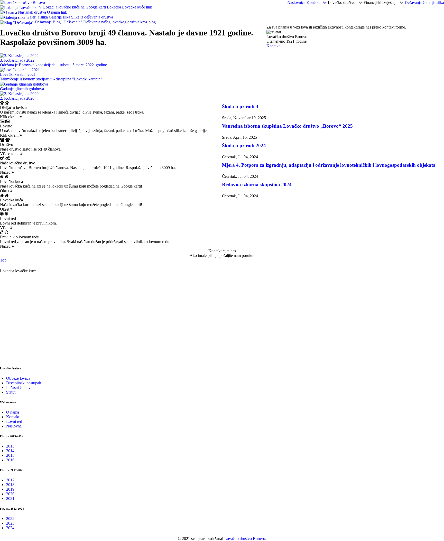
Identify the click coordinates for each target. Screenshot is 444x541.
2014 (10, 451)
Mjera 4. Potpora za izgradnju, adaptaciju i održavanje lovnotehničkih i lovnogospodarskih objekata (329, 165)
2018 (10, 484)
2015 (10, 455)
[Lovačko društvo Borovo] (22, 2)
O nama (12, 412)
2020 (10, 494)
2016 (10, 460)
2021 (10, 498)
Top (3, 260)
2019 (10, 489)
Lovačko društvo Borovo (244, 538)
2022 (10, 518)
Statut (10, 392)
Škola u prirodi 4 (240, 106)
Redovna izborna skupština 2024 (257, 184)
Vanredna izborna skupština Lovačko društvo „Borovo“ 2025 (287, 126)
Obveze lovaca (18, 378)
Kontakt (273, 46)
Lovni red (14, 421)
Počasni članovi (19, 387)
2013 (10, 446)
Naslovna (14, 426)
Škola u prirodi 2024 (244, 145)
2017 (10, 480)
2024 (10, 528)
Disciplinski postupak (23, 383)
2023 (10, 523)
